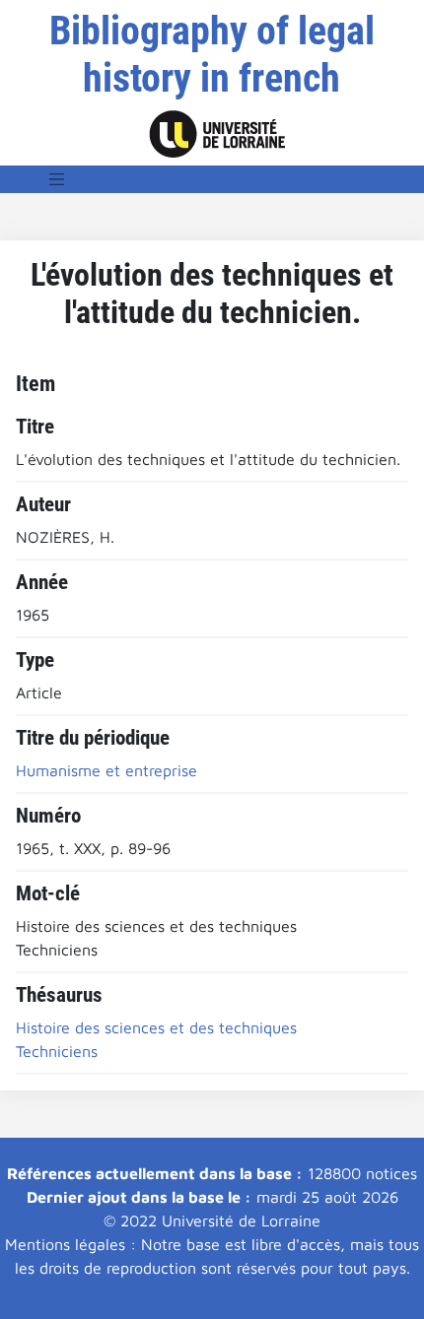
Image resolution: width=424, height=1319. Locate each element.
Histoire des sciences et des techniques (156, 1027)
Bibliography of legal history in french (212, 54)
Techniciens (57, 1051)
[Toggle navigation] (57, 179)
